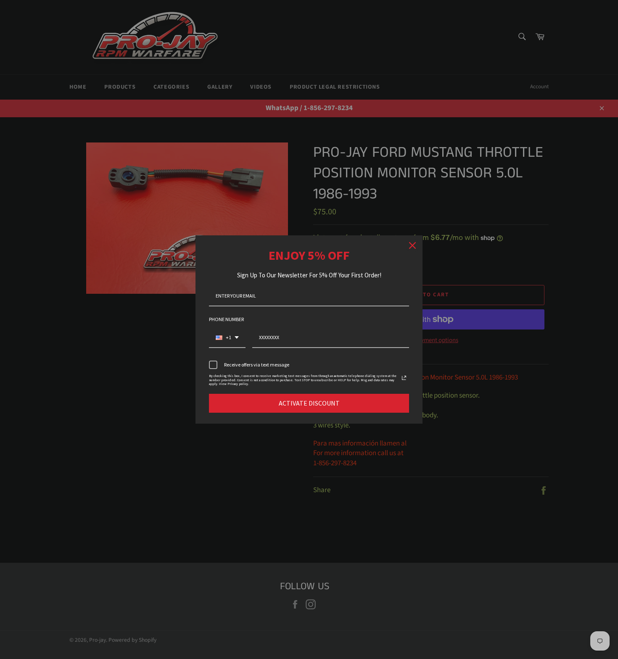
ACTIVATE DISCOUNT (309, 403)
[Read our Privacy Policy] (404, 378)
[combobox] (227, 338)
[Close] (412, 245)
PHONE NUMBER (226, 319)
